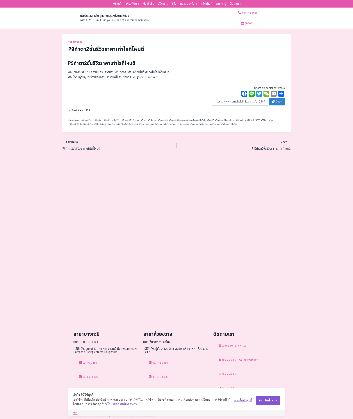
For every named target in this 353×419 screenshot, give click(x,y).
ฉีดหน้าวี (210, 120)
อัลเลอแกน (149, 124)
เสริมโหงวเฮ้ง (224, 124)
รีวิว (174, 3)
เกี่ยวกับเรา (132, 3)
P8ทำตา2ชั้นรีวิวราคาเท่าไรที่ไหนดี (81, 145)
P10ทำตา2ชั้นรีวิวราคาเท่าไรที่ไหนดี (271, 145)
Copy (278, 101)
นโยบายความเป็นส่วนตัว (121, 404)
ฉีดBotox (99, 120)
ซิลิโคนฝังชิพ (99, 124)
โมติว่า (234, 124)
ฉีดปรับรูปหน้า (134, 120)
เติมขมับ (158, 124)
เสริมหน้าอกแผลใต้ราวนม (209, 124)
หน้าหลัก (117, 3)
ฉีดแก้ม (218, 120)
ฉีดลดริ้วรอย (192, 120)
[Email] (273, 94)
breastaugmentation (77, 120)
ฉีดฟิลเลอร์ (152, 120)
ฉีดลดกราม (182, 120)
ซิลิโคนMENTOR (253, 120)
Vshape (91, 120)
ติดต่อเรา (235, 3)
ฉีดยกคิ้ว (172, 120)
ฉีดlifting (116, 120)
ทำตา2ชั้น (124, 124)
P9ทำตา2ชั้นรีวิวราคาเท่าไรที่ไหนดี (103, 63)
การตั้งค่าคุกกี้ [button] (243, 400)
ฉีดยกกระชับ (163, 120)
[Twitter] (259, 94)
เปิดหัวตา (167, 124)
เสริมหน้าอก (193, 124)
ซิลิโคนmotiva (267, 120)
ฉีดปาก (144, 120)
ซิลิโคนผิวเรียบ (87, 124)
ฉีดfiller (108, 120)
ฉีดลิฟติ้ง (202, 120)
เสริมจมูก (184, 124)
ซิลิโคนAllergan (229, 120)
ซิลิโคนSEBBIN (74, 124)
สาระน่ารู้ (221, 3)
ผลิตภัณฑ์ (206, 3)
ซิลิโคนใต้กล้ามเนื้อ (112, 124)
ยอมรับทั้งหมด (268, 400)
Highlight (148, 3)
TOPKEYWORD (75, 42)
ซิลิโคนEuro (241, 120)
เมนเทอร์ (175, 124)
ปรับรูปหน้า (133, 124)
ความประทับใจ (188, 3)
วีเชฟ (141, 124)
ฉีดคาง (125, 120)
